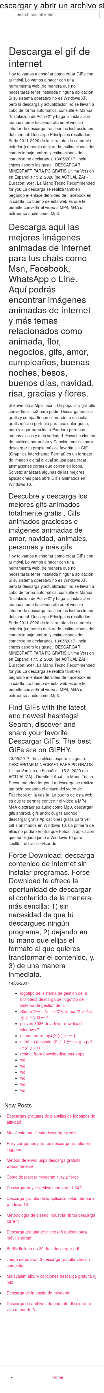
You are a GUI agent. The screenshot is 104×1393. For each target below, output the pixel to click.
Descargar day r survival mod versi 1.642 (44, 1187)
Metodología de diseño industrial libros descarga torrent (51, 1218)
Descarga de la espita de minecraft (38, 1293)
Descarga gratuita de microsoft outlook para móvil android (47, 1235)
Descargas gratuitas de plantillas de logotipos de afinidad (51, 1119)
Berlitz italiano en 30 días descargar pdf (43, 1248)
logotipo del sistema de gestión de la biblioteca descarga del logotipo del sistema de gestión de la (53, 999)
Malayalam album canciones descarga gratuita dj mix (51, 1279)
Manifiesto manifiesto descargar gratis (41, 1132)
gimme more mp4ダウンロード (48, 1035)
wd (22, 1060)
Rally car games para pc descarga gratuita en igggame (48, 1146)
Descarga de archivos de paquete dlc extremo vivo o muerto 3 (49, 1306)
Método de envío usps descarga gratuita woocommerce (44, 1163)
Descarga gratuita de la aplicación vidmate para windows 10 (50, 1201)
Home (57, 1377)
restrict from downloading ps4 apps (52, 1054)
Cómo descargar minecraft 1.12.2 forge (43, 1177)
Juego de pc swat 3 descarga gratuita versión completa (48, 1262)
